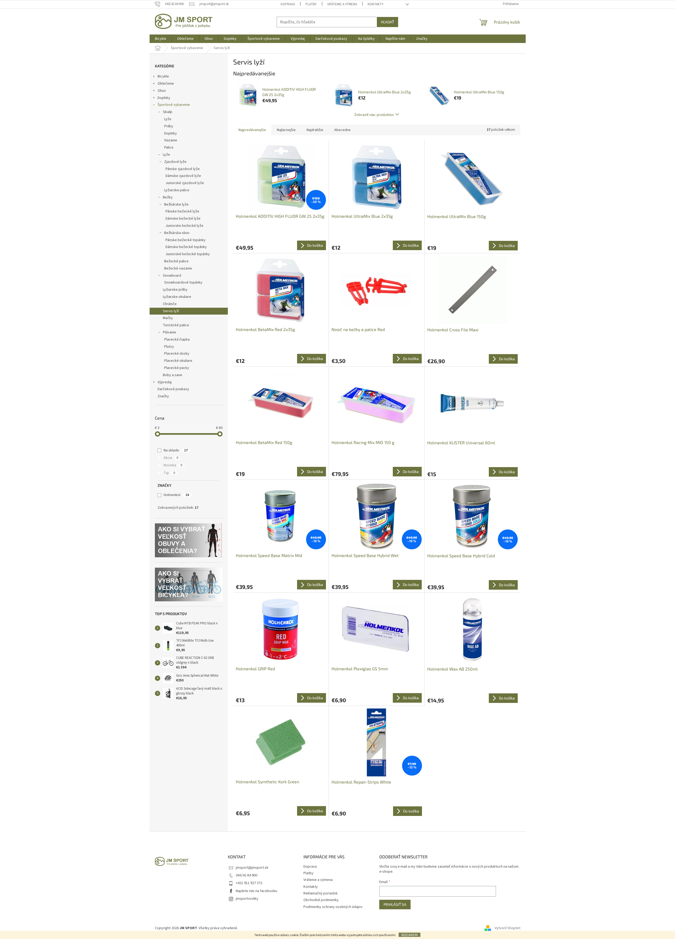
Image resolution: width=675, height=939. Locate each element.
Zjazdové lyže (175, 161)
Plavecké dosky (176, 353)
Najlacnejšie (286, 130)
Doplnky (164, 98)
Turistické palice (176, 325)
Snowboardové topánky (183, 282)
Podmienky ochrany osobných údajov (333, 907)
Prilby (168, 126)
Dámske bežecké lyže (183, 218)
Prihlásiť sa (395, 904)
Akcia (171, 457)
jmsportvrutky (247, 898)
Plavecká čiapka (177, 339)
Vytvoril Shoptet (507, 928)
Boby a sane (172, 375)
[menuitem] (161, 38)
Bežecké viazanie (178, 268)
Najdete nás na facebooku (256, 891)
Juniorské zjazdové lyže (185, 183)
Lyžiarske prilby (175, 289)
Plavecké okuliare (178, 360)
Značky (163, 396)
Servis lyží (171, 311)
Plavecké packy (176, 368)
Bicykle (163, 76)
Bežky (168, 197)
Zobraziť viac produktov (374, 114)
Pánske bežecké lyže (182, 211)
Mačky (168, 318)
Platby (311, 4)
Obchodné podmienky (321, 900)
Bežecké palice (176, 261)
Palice (168, 147)
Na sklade (176, 450)
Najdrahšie (315, 130)
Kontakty (376, 4)
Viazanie (170, 140)
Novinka (173, 465)
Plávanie (169, 332)
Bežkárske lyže (176, 204)
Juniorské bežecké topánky (188, 254)
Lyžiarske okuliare (177, 296)
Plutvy (169, 346)
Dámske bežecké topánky (186, 247)
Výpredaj (165, 382)
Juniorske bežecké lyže (184, 225)
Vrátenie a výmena (342, 4)
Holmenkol (176, 495)
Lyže (167, 119)
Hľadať (387, 22)
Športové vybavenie (174, 104)
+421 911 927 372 (249, 883)
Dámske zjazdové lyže (183, 176)
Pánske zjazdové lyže (183, 169)
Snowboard (172, 275)
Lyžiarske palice (176, 190)
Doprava (288, 4)
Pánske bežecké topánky (186, 240)
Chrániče (170, 304)
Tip (169, 473)
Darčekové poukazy (173, 389)
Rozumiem (409, 935)
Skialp (167, 112)
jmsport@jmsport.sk (252, 867)
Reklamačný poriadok (320, 893)
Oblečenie (166, 83)
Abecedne (342, 130)
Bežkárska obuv (177, 233)
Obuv (162, 90)
